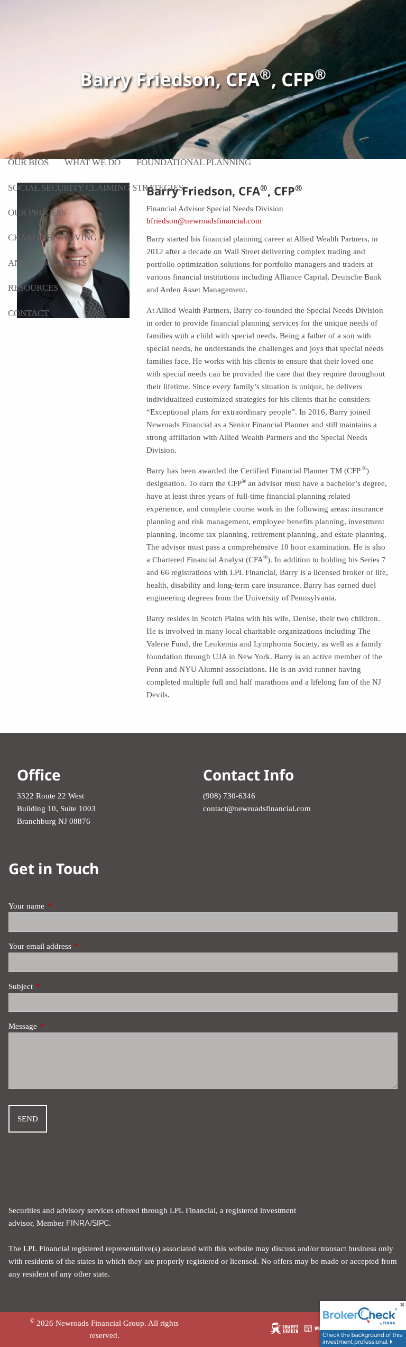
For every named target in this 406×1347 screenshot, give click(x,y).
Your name (62, 906)
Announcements (47, 263)
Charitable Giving (52, 237)
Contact (28, 313)
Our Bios (28, 162)
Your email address (76, 946)
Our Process (37, 213)
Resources (33, 288)
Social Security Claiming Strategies (95, 188)
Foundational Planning (193, 162)
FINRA (78, 1223)
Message (58, 1026)
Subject (56, 986)
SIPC (100, 1223)
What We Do (92, 162)
